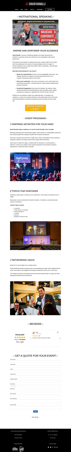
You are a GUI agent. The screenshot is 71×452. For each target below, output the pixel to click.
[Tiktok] (57, 447)
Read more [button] (35, 344)
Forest (18, 441)
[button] (60, 338)
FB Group (52, 438)
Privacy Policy (18, 438)
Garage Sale (52, 441)
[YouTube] (50, 447)
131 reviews (22, 339)
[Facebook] (52, 447)
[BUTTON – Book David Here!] (35, 105)
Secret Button (18, 434)
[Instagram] (54, 447)
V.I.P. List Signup (52, 434)
